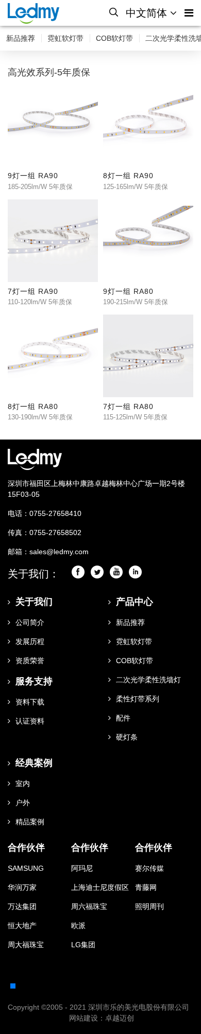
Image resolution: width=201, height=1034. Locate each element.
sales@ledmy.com (59, 551)
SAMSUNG (26, 868)
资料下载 (29, 702)
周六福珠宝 (89, 906)
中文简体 (148, 13)
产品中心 (134, 602)
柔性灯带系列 (137, 699)
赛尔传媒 (149, 868)
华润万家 (22, 887)
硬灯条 (127, 737)
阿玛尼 (82, 868)
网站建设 (83, 1018)
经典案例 (34, 763)
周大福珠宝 (26, 945)
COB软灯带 (114, 38)
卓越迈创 (119, 1018)
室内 (22, 783)
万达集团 (22, 906)
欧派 (78, 925)
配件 (123, 718)
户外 (22, 802)
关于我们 (34, 602)
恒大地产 (22, 925)
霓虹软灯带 (65, 38)
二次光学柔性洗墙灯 (148, 680)
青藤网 (146, 887)
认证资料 (29, 721)
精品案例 (29, 822)
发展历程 (29, 641)
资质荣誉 (29, 660)
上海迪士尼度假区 (100, 887)
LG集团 (83, 945)
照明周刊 (149, 906)
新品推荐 (20, 38)
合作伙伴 (26, 847)
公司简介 (29, 622)
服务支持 (34, 681)
